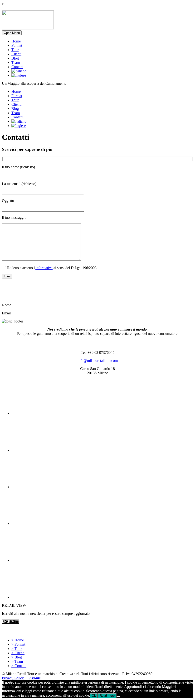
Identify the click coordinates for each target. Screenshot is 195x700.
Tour (15, 50)
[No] (118, 696)
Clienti (16, 54)
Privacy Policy (13, 678)
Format (16, 45)
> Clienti (17, 653)
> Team (17, 661)
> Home (17, 640)
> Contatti (18, 666)
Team (15, 63)
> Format (18, 644)
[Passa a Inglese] (18, 75)
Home (16, 41)
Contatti (17, 67)
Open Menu (12, 33)
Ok (94, 695)
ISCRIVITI (10, 622)
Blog (15, 58)
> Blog (16, 657)
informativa (44, 268)
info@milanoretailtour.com (98, 361)
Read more (107, 695)
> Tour (16, 649)
